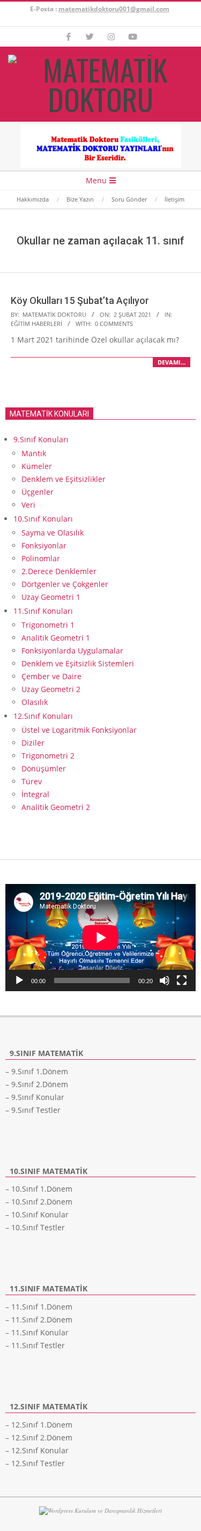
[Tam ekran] (181, 980)
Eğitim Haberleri (36, 323)
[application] (100, 937)
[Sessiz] (164, 980)
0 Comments (114, 323)
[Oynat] (19, 980)
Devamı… (171, 362)
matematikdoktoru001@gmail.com (113, 8)
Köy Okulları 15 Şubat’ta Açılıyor (80, 300)
